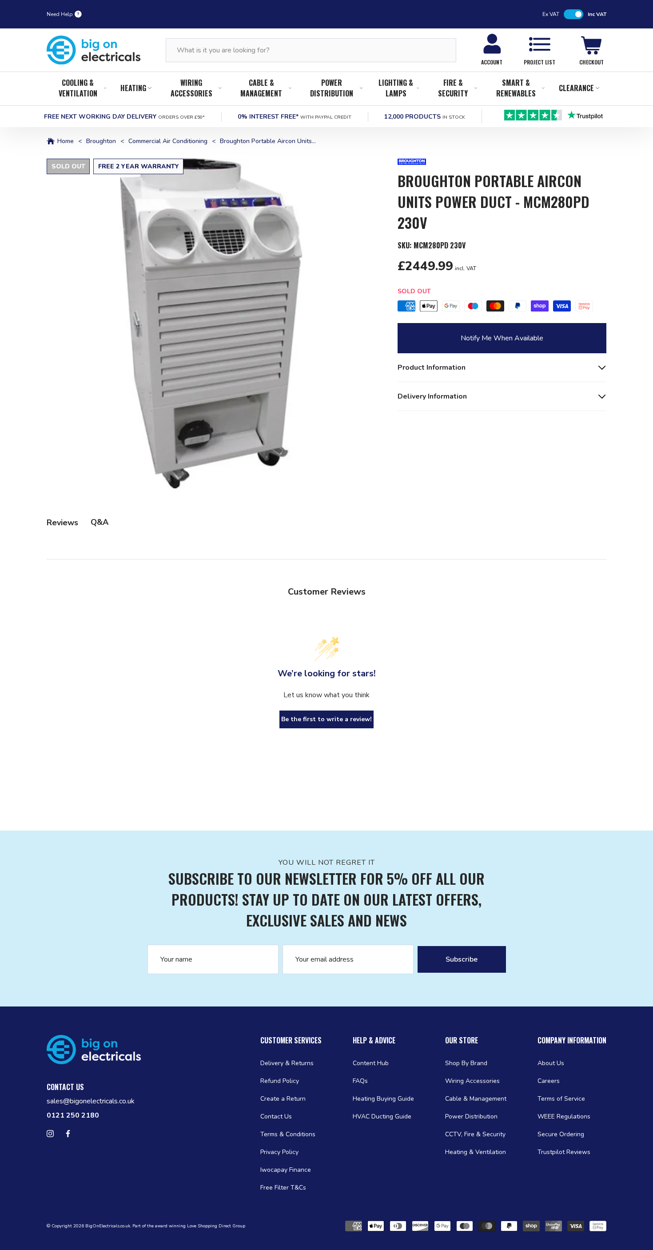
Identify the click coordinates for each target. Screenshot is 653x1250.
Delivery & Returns (287, 1063)
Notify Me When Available (502, 338)
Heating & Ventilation (475, 1152)
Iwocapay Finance (285, 1170)
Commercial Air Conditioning (167, 141)
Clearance (576, 88)
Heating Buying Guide (383, 1098)
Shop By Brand (466, 1063)
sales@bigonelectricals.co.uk (91, 1101)
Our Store (461, 1040)
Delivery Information (432, 396)
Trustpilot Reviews (564, 1152)
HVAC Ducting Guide (382, 1116)
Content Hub (371, 1063)
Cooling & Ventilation (78, 88)
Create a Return (283, 1098)
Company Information (572, 1040)
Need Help (60, 14)
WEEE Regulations (564, 1116)
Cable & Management (261, 88)
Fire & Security (453, 88)
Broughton (101, 141)
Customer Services (291, 1040)
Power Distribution (331, 88)
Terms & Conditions (287, 1134)
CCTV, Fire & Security (475, 1134)
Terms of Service (561, 1098)
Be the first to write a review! (326, 719)
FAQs (360, 1081)
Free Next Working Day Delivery (124, 116)
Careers (549, 1081)
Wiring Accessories (191, 88)
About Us (551, 1063)
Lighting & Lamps (395, 88)
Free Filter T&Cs (283, 1187)
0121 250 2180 (73, 1115)
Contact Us (276, 1116)
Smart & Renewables (516, 88)
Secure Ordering (561, 1134)
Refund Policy (279, 1081)
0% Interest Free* (294, 116)
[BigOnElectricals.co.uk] (94, 50)
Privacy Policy (279, 1152)
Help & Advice (374, 1040)
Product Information (432, 367)
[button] (211, 323)
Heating (133, 88)
